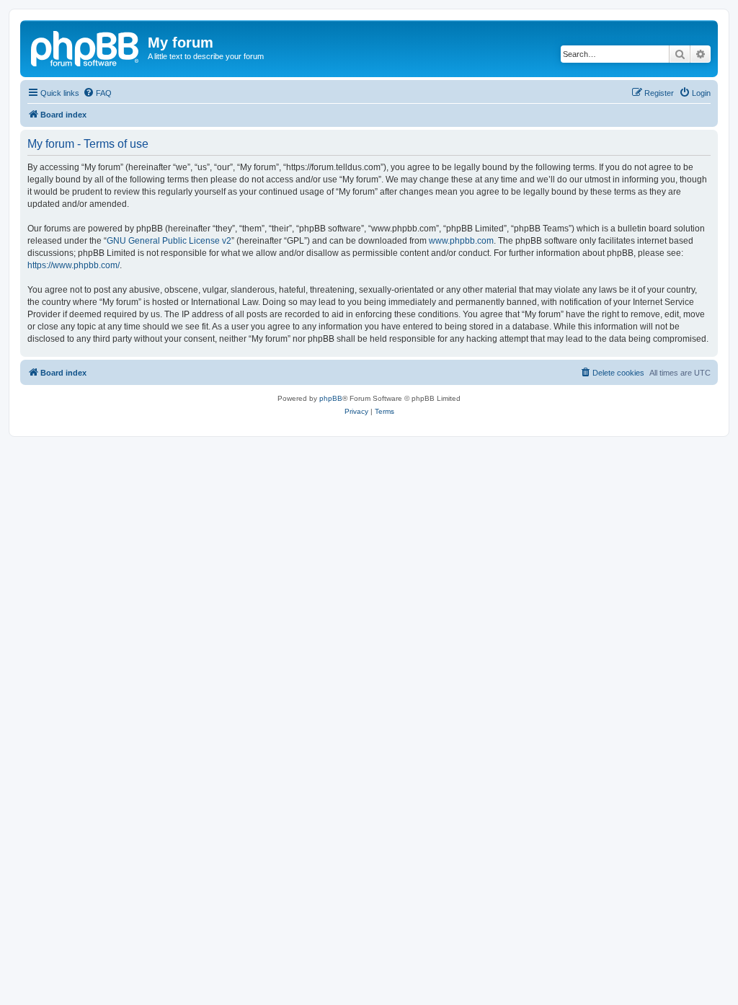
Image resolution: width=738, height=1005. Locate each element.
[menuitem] (97, 93)
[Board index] (86, 47)
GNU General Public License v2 (169, 241)
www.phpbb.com (461, 241)
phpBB (330, 398)
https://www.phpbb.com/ (73, 265)
